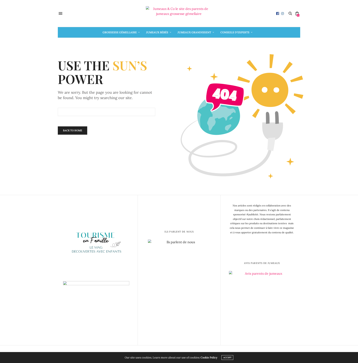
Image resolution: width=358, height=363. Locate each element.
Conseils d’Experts (234, 32)
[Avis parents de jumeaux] (262, 303)
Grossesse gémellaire (120, 32)
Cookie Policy (209, 357)
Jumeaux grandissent (194, 32)
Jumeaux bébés (157, 32)
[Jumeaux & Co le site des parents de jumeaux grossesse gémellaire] (179, 13)
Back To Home (72, 130)
